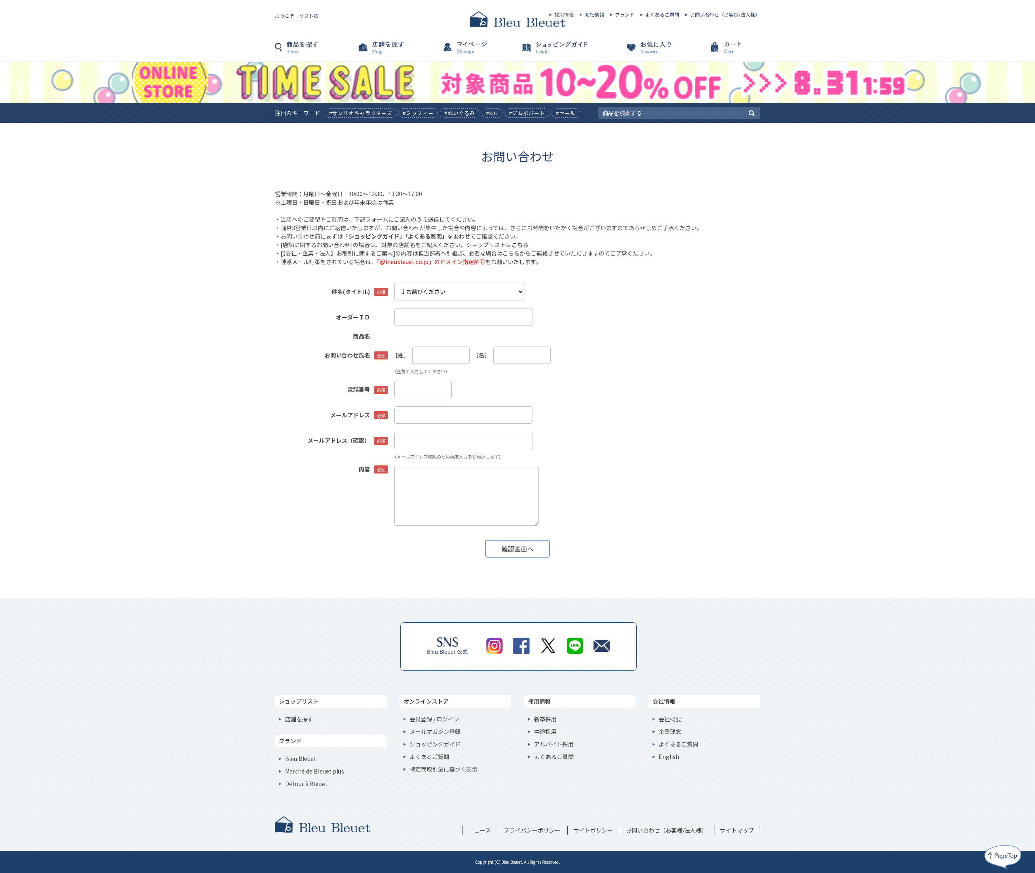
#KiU (492, 113)
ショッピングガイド (558, 51)
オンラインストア (426, 701)
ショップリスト (299, 701)
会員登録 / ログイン (434, 719)
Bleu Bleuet (300, 759)
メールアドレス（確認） (339, 440)
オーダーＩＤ (353, 317)
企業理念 (670, 731)
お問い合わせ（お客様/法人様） (725, 14)
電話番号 (358, 389)
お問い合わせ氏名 (347, 355)
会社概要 (670, 719)
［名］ (481, 355)
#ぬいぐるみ (459, 113)
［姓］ (400, 355)
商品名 (361, 336)
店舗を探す (396, 51)
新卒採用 (545, 719)
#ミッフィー (418, 113)
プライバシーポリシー (532, 830)
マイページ (477, 51)
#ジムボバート (527, 113)
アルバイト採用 (554, 744)
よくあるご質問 (662, 14)
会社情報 (594, 14)
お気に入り (638, 51)
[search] (751, 112)
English (669, 757)
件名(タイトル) (351, 291)
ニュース (480, 830)
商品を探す (315, 51)
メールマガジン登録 (435, 731)
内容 (364, 469)
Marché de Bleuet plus (314, 771)
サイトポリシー (593, 830)
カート (719, 51)
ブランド (624, 14)
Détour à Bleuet (306, 784)
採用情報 (564, 14)
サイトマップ (737, 830)
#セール (566, 113)
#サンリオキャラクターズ (360, 113)
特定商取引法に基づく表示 (443, 769)
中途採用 (545, 731)
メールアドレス (350, 415)
